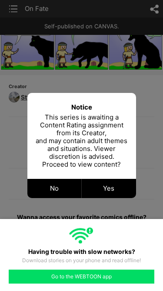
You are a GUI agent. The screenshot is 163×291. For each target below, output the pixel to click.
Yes (108, 188)
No (54, 188)
